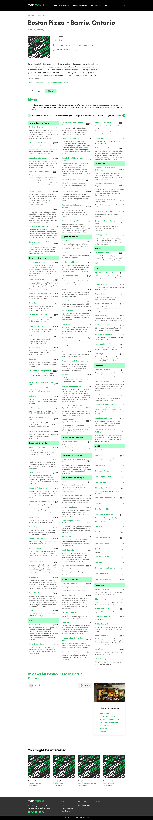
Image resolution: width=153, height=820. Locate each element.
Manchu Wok (108, 781)
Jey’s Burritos (83, 781)
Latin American (83, 783)
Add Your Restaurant (80, 5)
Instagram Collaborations (109, 719)
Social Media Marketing (109, 722)
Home (30, 15)
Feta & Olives (58, 781)
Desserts (39, 783)
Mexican (93, 783)
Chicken (56, 783)
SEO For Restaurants (107, 716)
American (31, 783)
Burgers (31, 29)
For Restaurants (84, 805)
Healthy (40, 29)
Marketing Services (60, 5)
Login (106, 5)
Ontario (36, 15)
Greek (62, 783)
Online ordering (67, 808)
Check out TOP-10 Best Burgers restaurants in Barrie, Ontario (50, 82)
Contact (103, 731)
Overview (36, 91)
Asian (105, 783)
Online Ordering (106, 725)
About (63, 805)
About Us (103, 728)
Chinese (111, 783)
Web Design (104, 713)
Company (94, 5)
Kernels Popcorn (35, 781)
